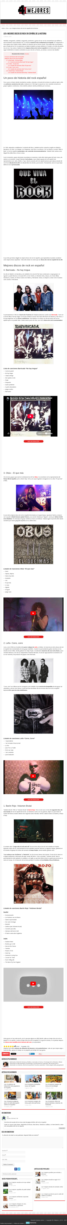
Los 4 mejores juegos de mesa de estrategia (53, 1085)
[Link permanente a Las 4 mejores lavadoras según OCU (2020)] (38, 1181)
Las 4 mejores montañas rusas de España (32, 1085)
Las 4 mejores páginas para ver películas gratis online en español (11, 1102)
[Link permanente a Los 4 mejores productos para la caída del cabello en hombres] (38, 1195)
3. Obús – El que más (12, 63)
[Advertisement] (33, 133)
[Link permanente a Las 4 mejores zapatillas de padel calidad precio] (5, 1191)
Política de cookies (19, 1223)
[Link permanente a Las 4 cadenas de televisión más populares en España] (12, 1078)
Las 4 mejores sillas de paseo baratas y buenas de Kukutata (53, 1102)
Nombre (4, 1150)
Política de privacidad (6, 1223)
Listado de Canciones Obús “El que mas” (19, 65)
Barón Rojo (31, 810)
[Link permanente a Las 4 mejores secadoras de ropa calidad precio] (5, 1184)
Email (3, 1155)
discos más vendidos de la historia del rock (18, 1042)
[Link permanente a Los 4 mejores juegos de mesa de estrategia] (54, 1078)
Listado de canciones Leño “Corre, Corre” (19, 69)
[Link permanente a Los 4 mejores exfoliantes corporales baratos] (5, 1198)
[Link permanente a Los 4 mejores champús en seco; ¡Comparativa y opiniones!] (5, 1205)
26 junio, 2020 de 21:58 (12, 1118)
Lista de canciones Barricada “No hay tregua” (21, 62)
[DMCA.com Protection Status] (31, 1223)
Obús (36, 477)
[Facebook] (15, 1169)
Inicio (3, 28)
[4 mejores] (33, 15)
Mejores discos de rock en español (13, 58)
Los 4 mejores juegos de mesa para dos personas (32, 1102)
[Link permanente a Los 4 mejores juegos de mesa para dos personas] (33, 1095)
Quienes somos (40, 1220)
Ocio (7, 28)
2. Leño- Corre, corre (12, 67)
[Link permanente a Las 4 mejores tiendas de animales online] (38, 1188)
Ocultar (27, 54)
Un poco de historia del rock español (14, 56)
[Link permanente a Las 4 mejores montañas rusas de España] (33, 1078)
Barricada (54, 314)
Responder (61, 1128)
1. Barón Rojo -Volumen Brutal (14, 70)
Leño (35, 647)
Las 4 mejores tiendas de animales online (52, 1187)
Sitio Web (4, 1159)
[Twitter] (19, 1169)
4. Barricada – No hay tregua (14, 60)
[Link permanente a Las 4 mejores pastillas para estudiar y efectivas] (38, 1174)
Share (32, 1053)
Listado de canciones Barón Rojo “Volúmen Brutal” (22, 72)
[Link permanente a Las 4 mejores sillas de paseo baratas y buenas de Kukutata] (54, 1095)
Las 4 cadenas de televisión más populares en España (12, 1086)
